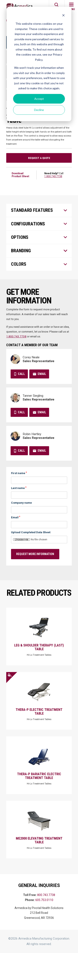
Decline (39, 110)
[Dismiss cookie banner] (63, 15)
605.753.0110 (44, 900)
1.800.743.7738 (53, 176)
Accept (39, 98)
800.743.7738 (46, 895)
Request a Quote (39, 158)
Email (42, 374)
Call (21, 374)
